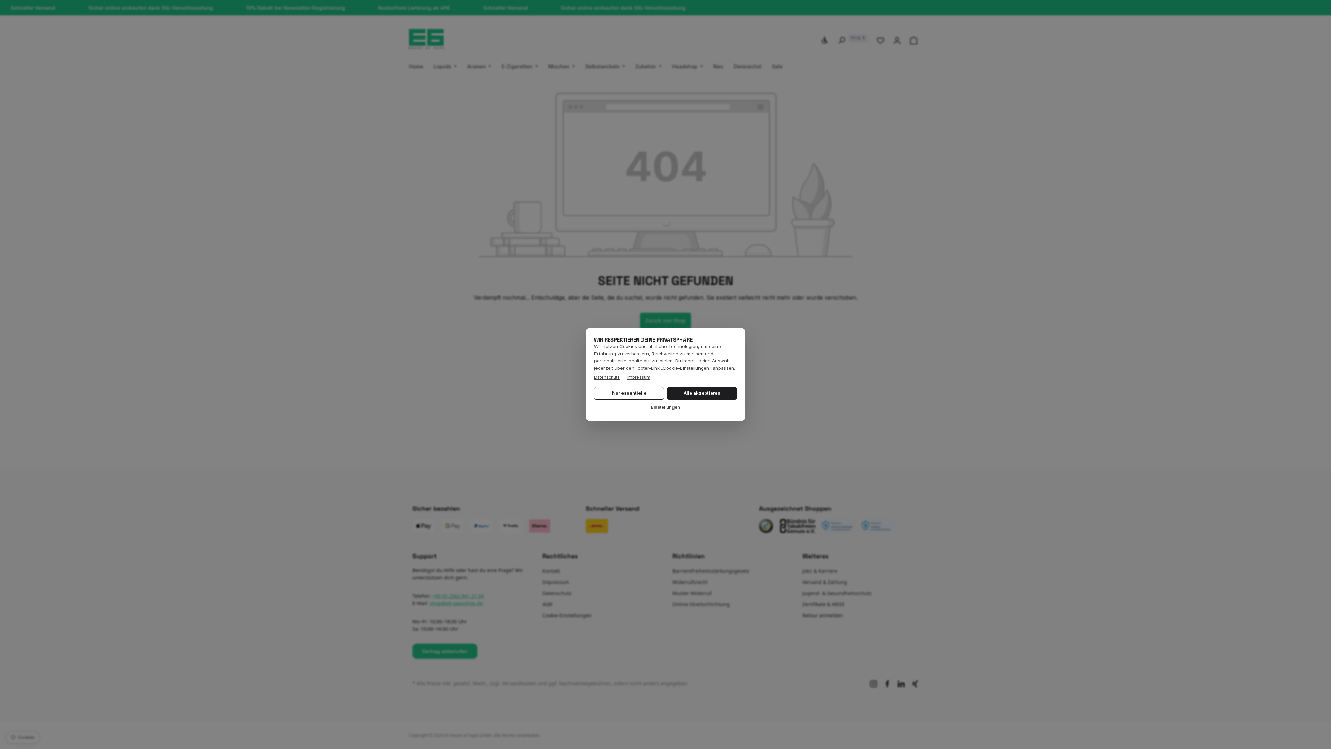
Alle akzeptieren (702, 393)
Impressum (638, 377)
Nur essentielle (629, 393)
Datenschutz (607, 377)
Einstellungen (665, 407)
